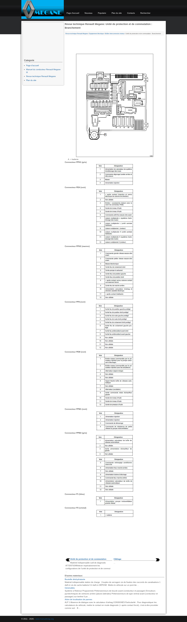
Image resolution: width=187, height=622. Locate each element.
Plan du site (117, 13)
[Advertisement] (114, 45)
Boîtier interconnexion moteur (114, 33)
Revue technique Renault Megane (76, 33)
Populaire (102, 13)
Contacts (131, 13)
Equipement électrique (96, 33)
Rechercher (145, 13)
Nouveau (88, 13)
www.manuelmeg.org (44, 619)
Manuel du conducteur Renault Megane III (43, 70)
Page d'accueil (73, 13)
